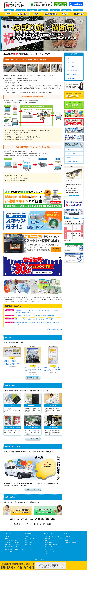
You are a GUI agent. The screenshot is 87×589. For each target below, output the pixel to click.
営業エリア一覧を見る (33, 489)
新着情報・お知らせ (72, 161)
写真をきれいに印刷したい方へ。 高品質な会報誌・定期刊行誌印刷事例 (34, 315)
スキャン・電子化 (71, 74)
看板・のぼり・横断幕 (73, 70)
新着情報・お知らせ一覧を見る (53, 329)
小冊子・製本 (70, 62)
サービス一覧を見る (32, 438)
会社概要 (7, 538)
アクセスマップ (74, 195)
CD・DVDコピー (49, 549)
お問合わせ (28, 544)
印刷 (68, 58)
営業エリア (28, 540)
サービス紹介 (72, 54)
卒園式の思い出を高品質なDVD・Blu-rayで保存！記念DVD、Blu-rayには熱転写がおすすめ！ (36, 323)
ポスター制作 (70, 66)
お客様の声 (70, 149)
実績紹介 (69, 157)
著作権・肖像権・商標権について (14, 549)
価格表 (47, 553)
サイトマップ (8, 551)
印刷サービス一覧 (49, 551)
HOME (7, 536)
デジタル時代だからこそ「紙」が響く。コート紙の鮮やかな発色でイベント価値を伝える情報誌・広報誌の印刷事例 (37, 311)
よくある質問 (28, 542)
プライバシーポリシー (11, 540)
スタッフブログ (71, 153)
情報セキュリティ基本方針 (12, 544)
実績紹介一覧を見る (32, 378)
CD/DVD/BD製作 (71, 78)
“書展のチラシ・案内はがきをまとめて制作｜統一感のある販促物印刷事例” (35, 319)
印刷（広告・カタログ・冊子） (53, 536)
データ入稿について (30, 538)
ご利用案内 (28, 536)
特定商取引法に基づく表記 (12, 542)
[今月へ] (79, 221)
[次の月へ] (82, 221)
